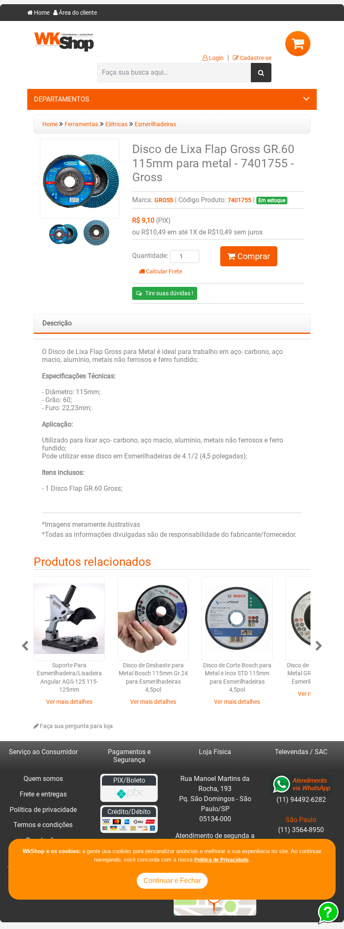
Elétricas (116, 124)
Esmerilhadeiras (155, 124)
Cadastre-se (255, 58)
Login (216, 58)
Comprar (252, 256)
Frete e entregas (43, 794)
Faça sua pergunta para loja (76, 726)
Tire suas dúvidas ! (169, 293)
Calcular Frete (163, 271)
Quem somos (43, 779)
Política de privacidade (43, 810)
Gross (163, 200)
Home (41, 12)
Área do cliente (77, 12)
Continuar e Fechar (172, 880)
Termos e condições (43, 825)
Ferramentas (81, 124)
